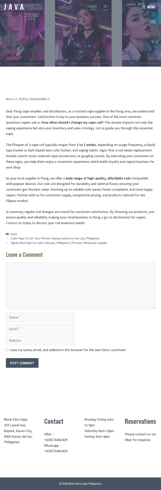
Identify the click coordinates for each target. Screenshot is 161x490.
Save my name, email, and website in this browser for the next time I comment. (68, 350)
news (14, 234)
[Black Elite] (14, 7)
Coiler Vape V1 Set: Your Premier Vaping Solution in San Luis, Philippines (55, 238)
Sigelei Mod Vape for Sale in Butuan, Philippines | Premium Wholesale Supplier (59, 243)
